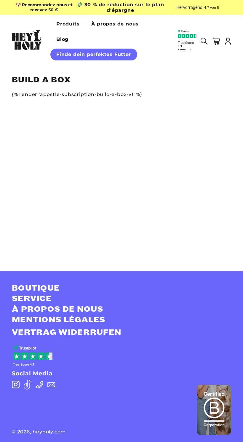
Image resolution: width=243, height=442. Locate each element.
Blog (62, 39)
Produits (67, 24)
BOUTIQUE (36, 288)
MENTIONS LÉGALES (58, 320)
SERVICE (32, 298)
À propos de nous (115, 24)
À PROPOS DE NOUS (57, 309)
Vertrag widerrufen (66, 332)
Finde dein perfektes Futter (93, 54)
